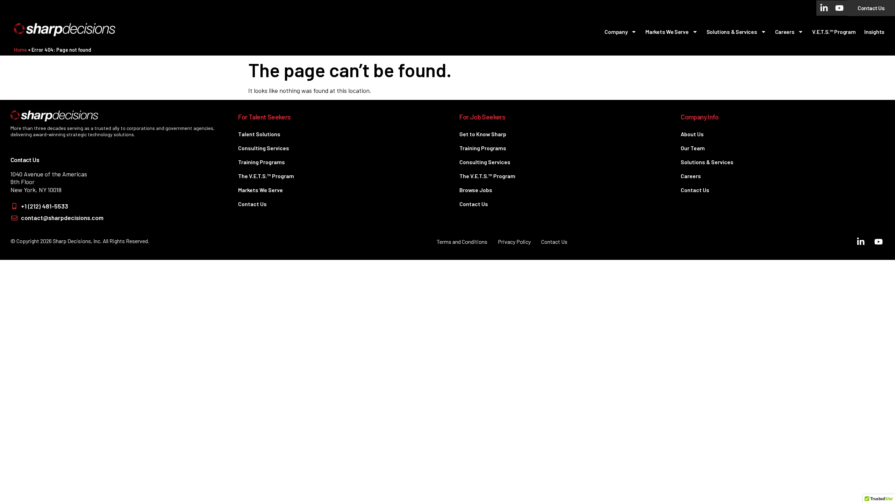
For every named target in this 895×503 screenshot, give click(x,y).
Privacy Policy (514, 241)
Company (616, 31)
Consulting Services (263, 148)
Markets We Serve (666, 31)
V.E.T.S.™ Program (833, 31)
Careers (785, 31)
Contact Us (252, 204)
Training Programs (261, 162)
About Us (692, 134)
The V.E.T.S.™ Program (266, 176)
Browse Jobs (475, 190)
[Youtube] (839, 8)
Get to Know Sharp (482, 134)
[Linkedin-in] (824, 8)
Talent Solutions (259, 134)
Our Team (693, 148)
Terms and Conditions (462, 241)
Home (20, 50)
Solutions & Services (732, 31)
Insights (874, 31)
